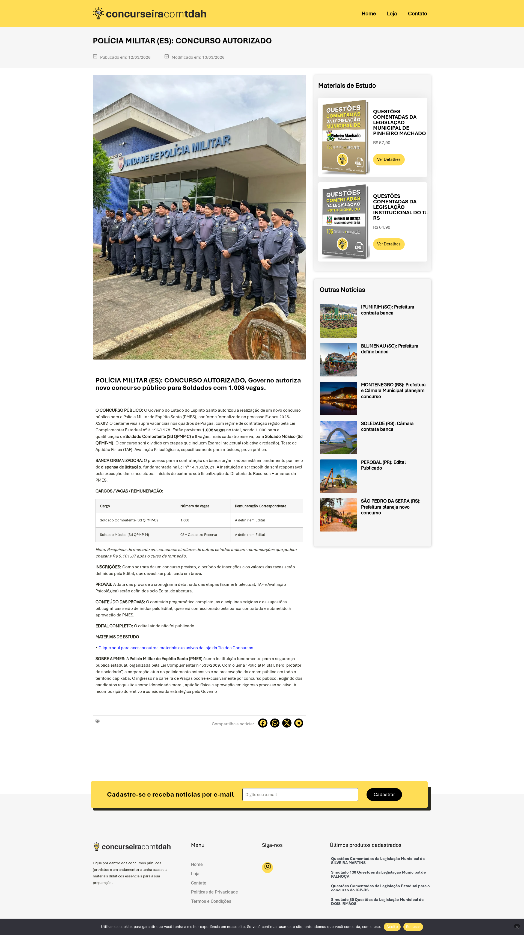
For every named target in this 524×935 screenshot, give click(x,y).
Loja (392, 13)
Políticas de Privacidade (214, 892)
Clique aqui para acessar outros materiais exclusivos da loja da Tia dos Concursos (176, 648)
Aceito (392, 926)
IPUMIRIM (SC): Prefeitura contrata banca (387, 310)
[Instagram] (267, 867)
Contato (417, 13)
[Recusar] (517, 926)
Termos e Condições (211, 901)
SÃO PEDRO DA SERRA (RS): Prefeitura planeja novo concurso (391, 507)
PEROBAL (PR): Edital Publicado (383, 465)
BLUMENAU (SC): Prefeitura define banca (389, 349)
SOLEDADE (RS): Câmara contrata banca (387, 426)
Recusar (413, 926)
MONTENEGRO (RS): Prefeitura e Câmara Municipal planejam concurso (393, 390)
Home (369, 13)
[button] (262, 723)
